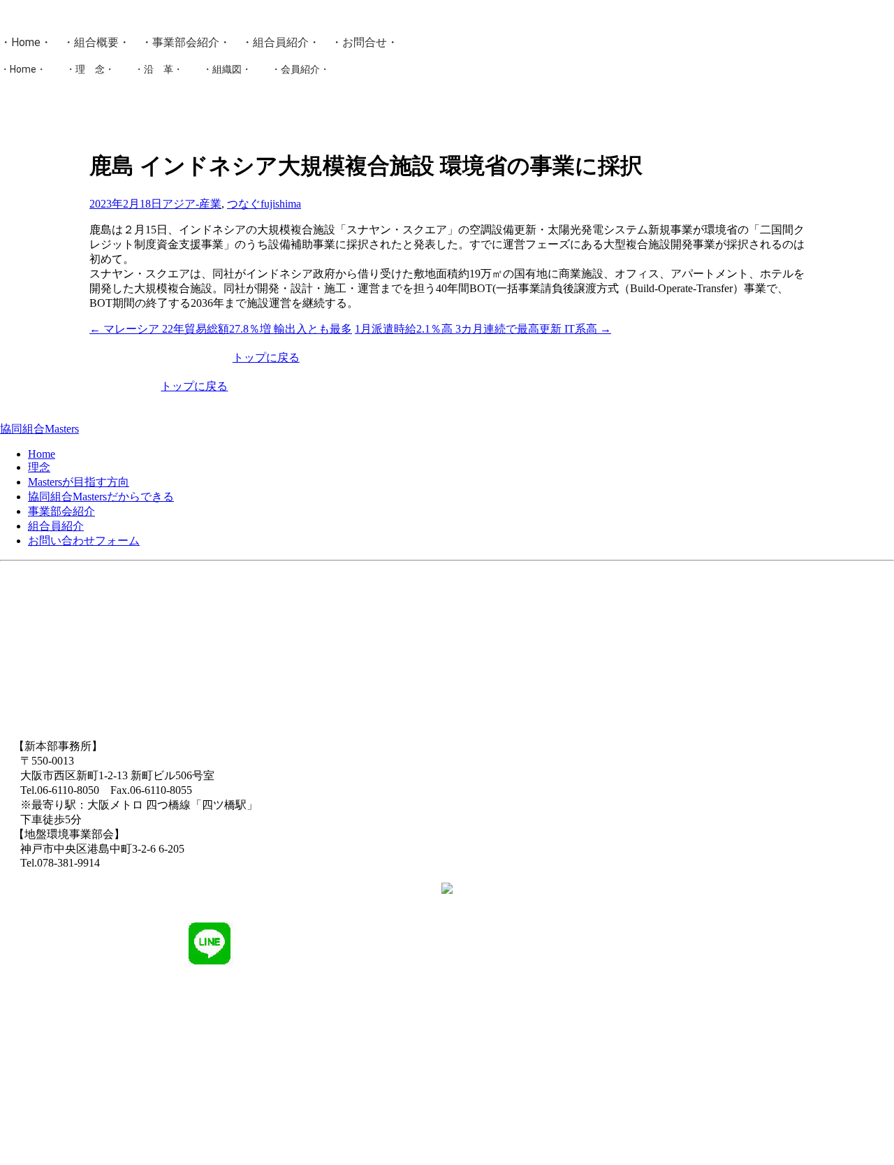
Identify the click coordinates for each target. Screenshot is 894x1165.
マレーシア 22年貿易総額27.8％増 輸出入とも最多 (220, 329)
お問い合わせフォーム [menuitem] (84, 541)
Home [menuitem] (41, 454)
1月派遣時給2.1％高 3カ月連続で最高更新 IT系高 (483, 329)
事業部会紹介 (185, 42)
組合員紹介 (281, 42)
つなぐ (244, 204)
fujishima (281, 204)
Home (26, 42)
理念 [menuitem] (39, 467)
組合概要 (96, 42)
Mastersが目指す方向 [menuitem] (78, 482)
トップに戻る (266, 357)
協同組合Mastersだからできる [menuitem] (101, 496)
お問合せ (364, 42)
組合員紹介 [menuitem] (56, 526)
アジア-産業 (191, 204)
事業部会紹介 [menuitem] (61, 511)
